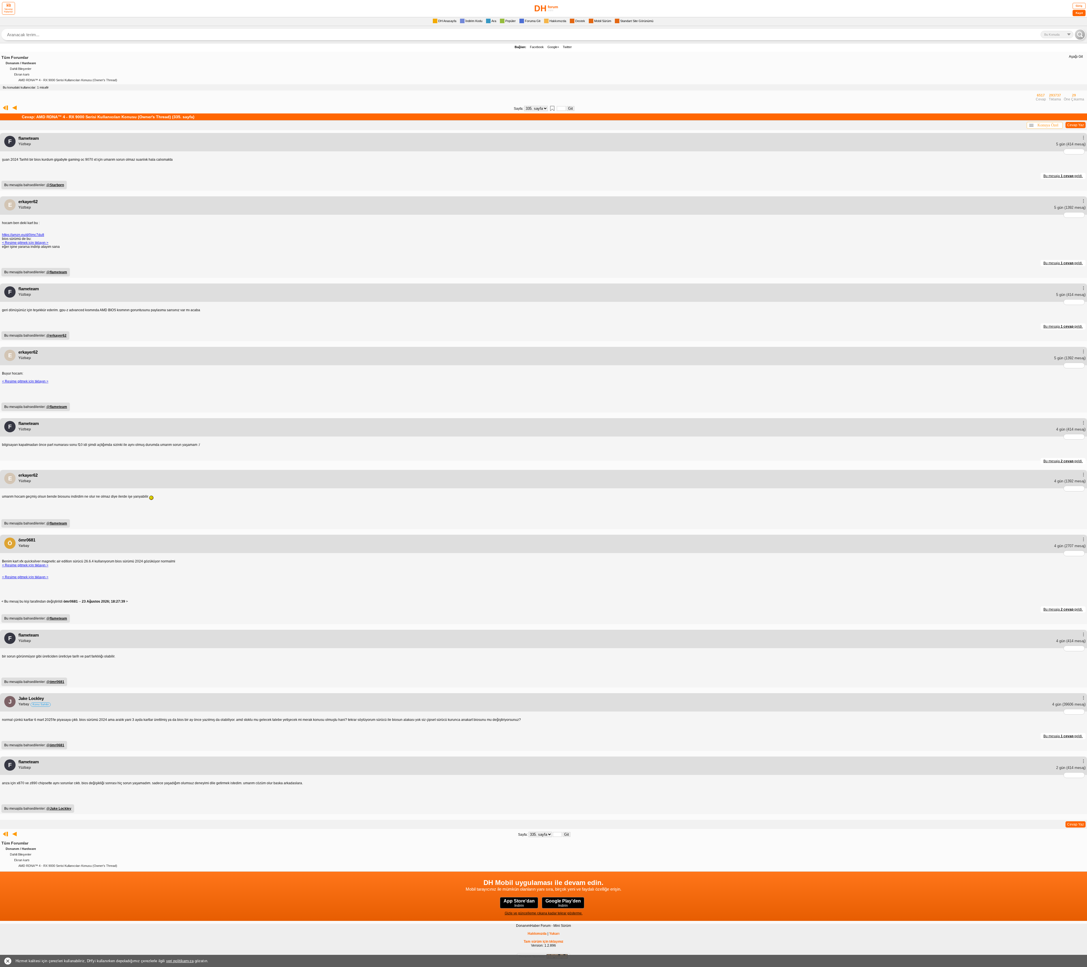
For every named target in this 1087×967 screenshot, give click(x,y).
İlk (4, 108)
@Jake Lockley (58, 809)
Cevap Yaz (1075, 125)
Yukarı (554, 934)
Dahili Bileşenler (20, 68)
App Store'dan (519, 903)
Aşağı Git (1076, 57)
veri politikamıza (180, 961)
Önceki (14, 108)
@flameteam (56, 272)
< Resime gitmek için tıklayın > (25, 243)
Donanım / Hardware (21, 63)
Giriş (1079, 5)
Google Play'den (563, 903)
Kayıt (1079, 12)
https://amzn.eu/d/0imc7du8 (23, 235)
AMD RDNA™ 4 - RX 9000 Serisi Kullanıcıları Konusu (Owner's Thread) (67, 80)
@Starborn (55, 185)
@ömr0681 (55, 682)
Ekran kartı (21, 74)
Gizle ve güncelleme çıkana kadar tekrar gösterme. (544, 913)
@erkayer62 (56, 336)
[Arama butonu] (1080, 34)
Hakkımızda (537, 934)
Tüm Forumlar (14, 57)
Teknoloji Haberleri (8, 10)
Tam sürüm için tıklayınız (543, 942)
